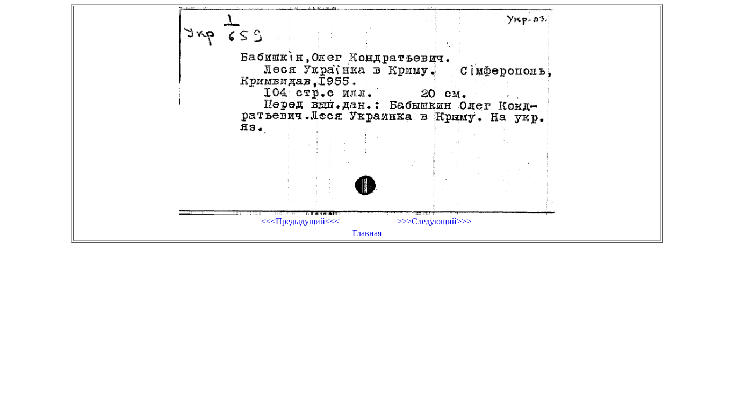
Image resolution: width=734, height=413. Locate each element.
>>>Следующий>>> (434, 221)
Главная (367, 233)
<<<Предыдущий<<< (300, 221)
